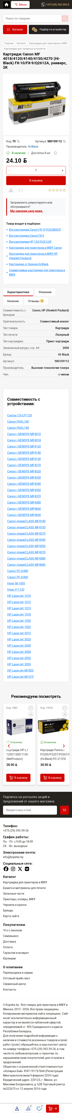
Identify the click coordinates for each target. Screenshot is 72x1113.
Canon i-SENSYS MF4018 (24, 440)
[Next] (64, 746)
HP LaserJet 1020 (19, 621)
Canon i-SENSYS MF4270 (24, 465)
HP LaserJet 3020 (19, 639)
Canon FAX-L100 (18, 421)
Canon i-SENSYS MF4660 (24, 509)
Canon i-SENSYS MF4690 (24, 515)
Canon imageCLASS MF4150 (26, 527)
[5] (64, 190)
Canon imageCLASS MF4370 (26, 552)
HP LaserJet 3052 (19, 658)
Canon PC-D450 (17, 577)
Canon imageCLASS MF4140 (26, 521)
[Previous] (9, 746)
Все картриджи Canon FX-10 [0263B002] (35, 229)
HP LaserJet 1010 (19, 596)
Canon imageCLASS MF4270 (26, 533)
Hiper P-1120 (15, 589)
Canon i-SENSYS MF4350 (24, 490)
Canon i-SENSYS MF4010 (24, 434)
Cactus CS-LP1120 (19, 415)
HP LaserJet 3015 (19, 633)
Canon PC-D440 (17, 571)
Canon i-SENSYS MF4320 (24, 471)
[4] (60, 190)
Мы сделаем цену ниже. (26, 211)
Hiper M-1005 (16, 583)
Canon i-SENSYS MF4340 (24, 484)
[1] (49, 190)
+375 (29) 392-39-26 (16, 830)
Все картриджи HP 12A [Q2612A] (30, 241)
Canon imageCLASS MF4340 (26, 540)
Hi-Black (33, 146)
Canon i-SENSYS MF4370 (24, 496)
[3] (57, 190)
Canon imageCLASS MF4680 (26, 565)
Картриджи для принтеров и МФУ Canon (35, 247)
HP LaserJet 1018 (19, 614)
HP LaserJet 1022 (19, 627)
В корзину (36, 180)
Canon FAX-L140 (18, 428)
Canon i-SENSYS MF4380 (24, 502)
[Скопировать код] (18, 141)
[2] (53, 190)
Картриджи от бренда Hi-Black (28, 264)
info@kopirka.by (13, 857)
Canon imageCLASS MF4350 (26, 546)
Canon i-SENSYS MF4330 (24, 477)
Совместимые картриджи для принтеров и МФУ (37, 272)
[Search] (65, 18)
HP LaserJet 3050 (19, 652)
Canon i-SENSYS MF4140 (24, 453)
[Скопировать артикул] (64, 141)
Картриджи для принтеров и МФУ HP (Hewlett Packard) (33, 256)
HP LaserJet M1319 (20, 677)
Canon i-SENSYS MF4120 (24, 446)
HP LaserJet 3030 (19, 645)
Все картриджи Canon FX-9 (26, 235)
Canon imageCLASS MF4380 (26, 558)
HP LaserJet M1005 (20, 670)
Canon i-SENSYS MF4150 (24, 459)
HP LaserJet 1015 (19, 608)
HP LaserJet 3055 (19, 664)
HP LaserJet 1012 (19, 602)
